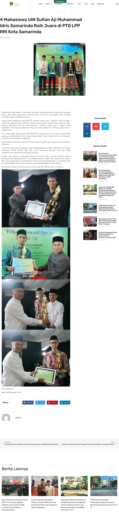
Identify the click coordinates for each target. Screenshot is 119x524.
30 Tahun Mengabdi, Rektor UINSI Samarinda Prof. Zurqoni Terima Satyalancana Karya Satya (108, 235)
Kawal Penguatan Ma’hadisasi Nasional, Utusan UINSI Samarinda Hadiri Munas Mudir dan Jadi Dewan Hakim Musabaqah (107, 174)
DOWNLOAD (100, 4)
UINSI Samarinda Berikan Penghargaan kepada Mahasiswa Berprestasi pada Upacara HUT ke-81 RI (108, 208)
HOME (40, 4)
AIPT (79, 4)
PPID (85, 4)
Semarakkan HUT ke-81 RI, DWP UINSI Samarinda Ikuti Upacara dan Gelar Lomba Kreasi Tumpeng (108, 221)
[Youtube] (96, 126)
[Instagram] (87, 133)
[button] (117, 4)
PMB (92, 4)
